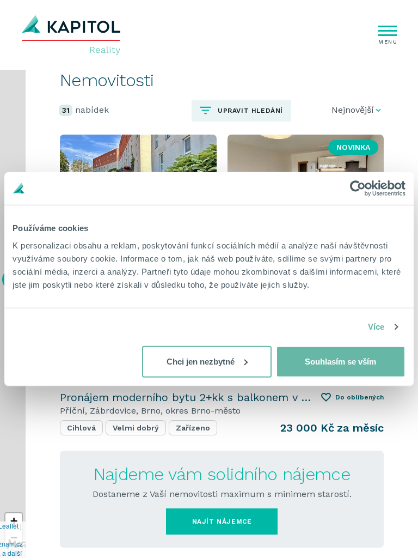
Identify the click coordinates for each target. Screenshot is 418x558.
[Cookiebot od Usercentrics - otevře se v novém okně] (357, 188)
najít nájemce (222, 521)
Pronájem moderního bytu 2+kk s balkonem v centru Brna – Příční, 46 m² (186, 397)
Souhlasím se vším (340, 361)
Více (376, 326)
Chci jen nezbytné (201, 361)
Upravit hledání (249, 110)
